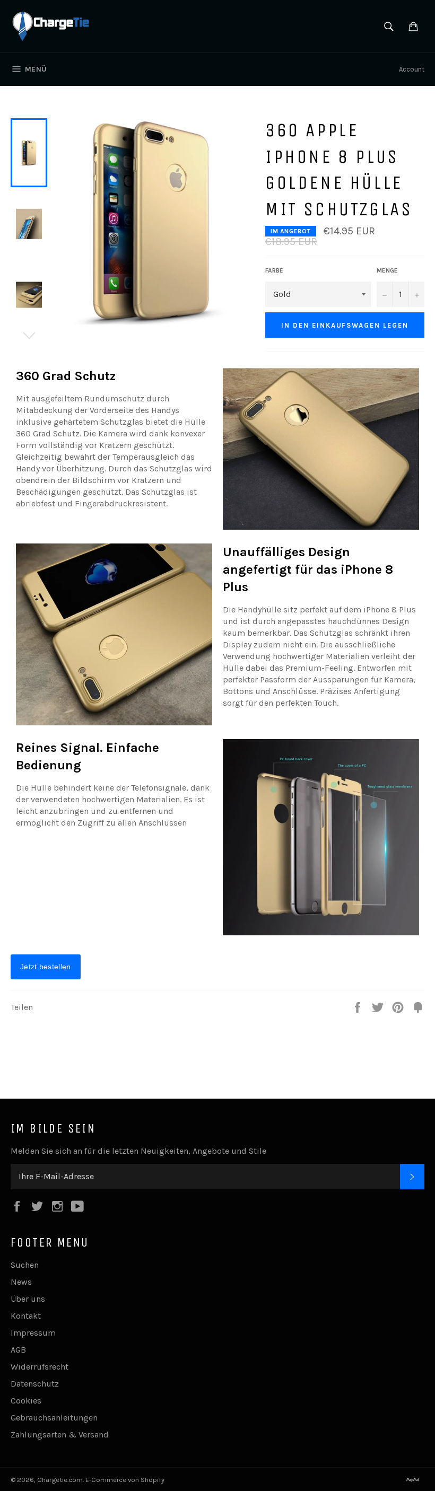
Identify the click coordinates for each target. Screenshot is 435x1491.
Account (411, 69)
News (21, 1282)
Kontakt (26, 1316)
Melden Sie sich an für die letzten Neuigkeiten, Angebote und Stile (138, 1151)
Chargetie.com (60, 1480)
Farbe (274, 270)
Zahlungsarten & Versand (60, 1434)
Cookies (26, 1401)
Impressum (33, 1333)
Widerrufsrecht (39, 1367)
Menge (387, 270)
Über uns (28, 1299)
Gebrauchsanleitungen (54, 1418)
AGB (18, 1350)
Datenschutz (35, 1384)
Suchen (25, 1265)
